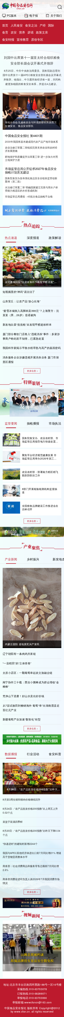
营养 (22, 32)
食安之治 (31, 25)
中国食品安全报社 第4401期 (23, 135)
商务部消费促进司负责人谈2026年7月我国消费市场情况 (31, 881)
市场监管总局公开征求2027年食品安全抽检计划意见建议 (31, 170)
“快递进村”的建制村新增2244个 (20, 843)
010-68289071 (38, 993)
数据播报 (11, 754)
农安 (14, 32)
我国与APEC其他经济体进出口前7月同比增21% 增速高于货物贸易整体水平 (32, 855)
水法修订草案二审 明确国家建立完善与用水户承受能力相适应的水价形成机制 (31, 189)
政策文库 (42, 32)
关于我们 (56, 15)
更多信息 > (32, 370)
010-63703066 (38, 998)
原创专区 (37, 39)
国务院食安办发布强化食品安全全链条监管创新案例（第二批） (31, 180)
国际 (51, 25)
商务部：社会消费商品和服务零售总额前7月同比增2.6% (31, 868)
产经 (43, 25)
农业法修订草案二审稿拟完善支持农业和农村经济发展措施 (31, 149)
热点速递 (11, 237)
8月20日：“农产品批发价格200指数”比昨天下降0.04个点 (31, 833)
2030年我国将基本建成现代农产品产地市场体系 (31, 141)
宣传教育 (23, 39)
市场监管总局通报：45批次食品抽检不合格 (29, 196)
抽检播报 (33, 423)
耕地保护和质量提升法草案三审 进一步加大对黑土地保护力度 (31, 158)
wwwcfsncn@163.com (38, 1002)
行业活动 (33, 754)
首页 (5, 25)
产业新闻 (11, 559)
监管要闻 (11, 423)
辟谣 (31, 32)
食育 (5, 32)
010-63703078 (38, 989)
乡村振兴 (33, 559)
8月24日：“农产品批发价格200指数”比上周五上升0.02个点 (30, 810)
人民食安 (17, 25)
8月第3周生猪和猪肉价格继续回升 (21, 799)
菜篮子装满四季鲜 (13, 821)
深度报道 (33, 237)
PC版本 (12, 15)
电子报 (33, 15)
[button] (6, 107)
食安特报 (8, 39)
